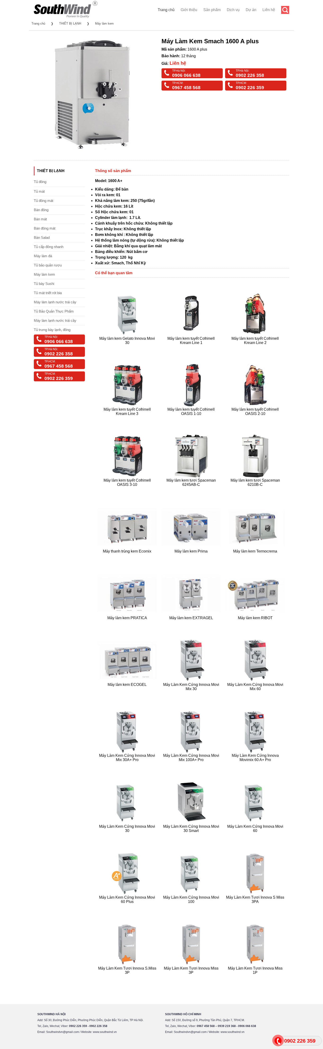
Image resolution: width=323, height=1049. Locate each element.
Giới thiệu (189, 10)
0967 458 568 (186, 87)
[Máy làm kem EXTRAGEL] (192, 624)
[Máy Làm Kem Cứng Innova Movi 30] (128, 836)
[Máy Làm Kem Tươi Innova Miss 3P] (192, 978)
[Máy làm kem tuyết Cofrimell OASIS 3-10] (128, 490)
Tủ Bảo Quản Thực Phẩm (54, 311)
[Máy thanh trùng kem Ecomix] (128, 557)
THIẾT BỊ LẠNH (70, 23)
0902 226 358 (250, 75)
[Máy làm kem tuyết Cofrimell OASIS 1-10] (192, 419)
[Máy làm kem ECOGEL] (128, 694)
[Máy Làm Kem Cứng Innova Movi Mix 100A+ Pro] (192, 765)
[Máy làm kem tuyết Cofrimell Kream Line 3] (128, 419)
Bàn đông (41, 210)
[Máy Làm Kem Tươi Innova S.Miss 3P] (128, 978)
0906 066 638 (186, 75)
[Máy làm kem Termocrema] (255, 557)
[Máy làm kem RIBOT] (255, 624)
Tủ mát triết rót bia (48, 293)
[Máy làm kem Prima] (192, 557)
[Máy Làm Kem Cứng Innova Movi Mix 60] (255, 694)
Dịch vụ (233, 10)
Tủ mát (39, 191)
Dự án (251, 10)
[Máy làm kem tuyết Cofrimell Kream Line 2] (255, 348)
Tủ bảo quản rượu (48, 265)
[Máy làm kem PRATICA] (128, 624)
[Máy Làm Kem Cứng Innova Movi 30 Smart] (192, 836)
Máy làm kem (104, 23)
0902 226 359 (250, 87)
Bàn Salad (42, 237)
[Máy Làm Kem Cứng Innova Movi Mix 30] (192, 694)
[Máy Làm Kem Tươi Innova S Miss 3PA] (255, 907)
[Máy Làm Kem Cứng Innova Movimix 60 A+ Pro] (255, 765)
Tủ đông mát (43, 201)
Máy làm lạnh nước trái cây (55, 302)
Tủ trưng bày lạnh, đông (52, 330)
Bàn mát (40, 219)
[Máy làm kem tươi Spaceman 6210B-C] (255, 490)
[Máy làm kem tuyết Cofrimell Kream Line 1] (192, 348)
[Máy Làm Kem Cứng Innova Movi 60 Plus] (128, 907)
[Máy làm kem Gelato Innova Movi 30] (128, 348)
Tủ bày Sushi (44, 284)
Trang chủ (166, 10)
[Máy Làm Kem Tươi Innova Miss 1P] (255, 978)
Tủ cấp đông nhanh (48, 247)
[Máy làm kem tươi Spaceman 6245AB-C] (192, 490)
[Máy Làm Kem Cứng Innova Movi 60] (255, 836)
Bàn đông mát (44, 228)
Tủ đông (40, 182)
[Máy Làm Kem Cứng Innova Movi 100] (192, 907)
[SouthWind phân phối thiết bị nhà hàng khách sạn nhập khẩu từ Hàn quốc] (65, 18)
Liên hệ (268, 10)
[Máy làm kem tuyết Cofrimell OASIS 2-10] (255, 419)
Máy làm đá (43, 256)
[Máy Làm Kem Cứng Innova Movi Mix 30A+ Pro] (128, 765)
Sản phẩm (212, 10)
